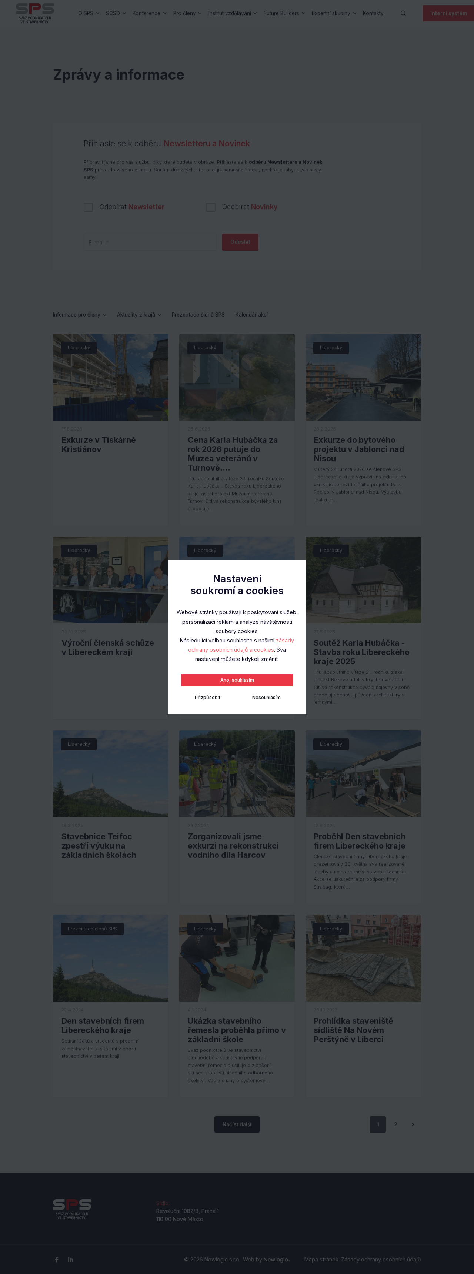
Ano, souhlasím (237, 680)
